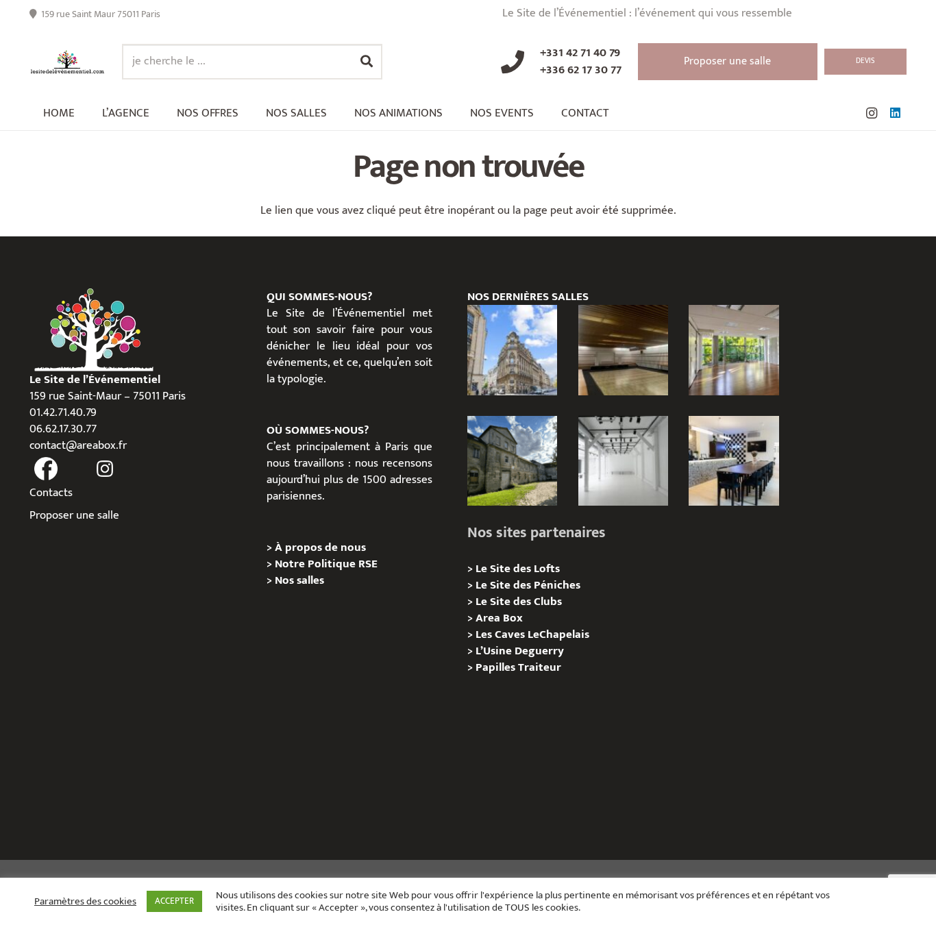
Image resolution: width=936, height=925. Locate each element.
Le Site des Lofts (518, 568)
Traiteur (539, 667)
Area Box (499, 618)
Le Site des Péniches (528, 585)
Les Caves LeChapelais (532, 634)
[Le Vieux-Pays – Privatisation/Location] (512, 461)
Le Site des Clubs (519, 601)
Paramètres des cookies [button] (85, 902)
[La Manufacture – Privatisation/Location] (733, 350)
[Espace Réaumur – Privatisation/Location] (512, 350)
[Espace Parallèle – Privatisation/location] (623, 461)
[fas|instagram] (105, 469)
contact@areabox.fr (78, 445)
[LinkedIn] (895, 113)
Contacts (51, 492)
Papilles (497, 667)
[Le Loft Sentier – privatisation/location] (733, 461)
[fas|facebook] (45, 469)
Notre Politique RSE (326, 564)
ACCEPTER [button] (174, 901)
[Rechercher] (366, 61)
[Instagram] (871, 113)
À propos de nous (320, 547)
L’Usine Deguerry (520, 651)
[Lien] (67, 62)
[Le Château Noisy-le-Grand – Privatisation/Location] (623, 350)
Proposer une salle (74, 515)
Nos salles (299, 580)
